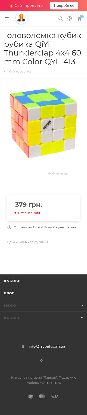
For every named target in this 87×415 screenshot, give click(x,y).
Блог (9, 293)
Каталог (13, 281)
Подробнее (64, 5)
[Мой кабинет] (69, 19)
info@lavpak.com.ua (47, 346)
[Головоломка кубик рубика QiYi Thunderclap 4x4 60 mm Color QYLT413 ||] (43, 123)
